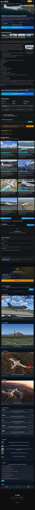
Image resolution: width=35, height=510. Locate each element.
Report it (31, 109)
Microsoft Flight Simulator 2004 (9, 3)
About (16, 497)
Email (3, 243)
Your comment (4, 248)
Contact (13, 497)
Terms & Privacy (20, 497)
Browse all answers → (17, 436)
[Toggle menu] (33, 1)
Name (3, 239)
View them (30, 121)
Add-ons (2, 3)
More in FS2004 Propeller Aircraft (28, 218)
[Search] (22, 1)
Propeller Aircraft (18, 3)
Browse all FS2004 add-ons (6, 218)
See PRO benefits (29, 126)
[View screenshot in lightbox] (33, 13)
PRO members (31, 105)
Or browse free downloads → (17, 282)
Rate (8, 22)
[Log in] (26, 1)
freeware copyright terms (19, 109)
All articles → (17, 459)
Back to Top (17, 502)
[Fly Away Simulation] (5, 1)
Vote (3, 480)
